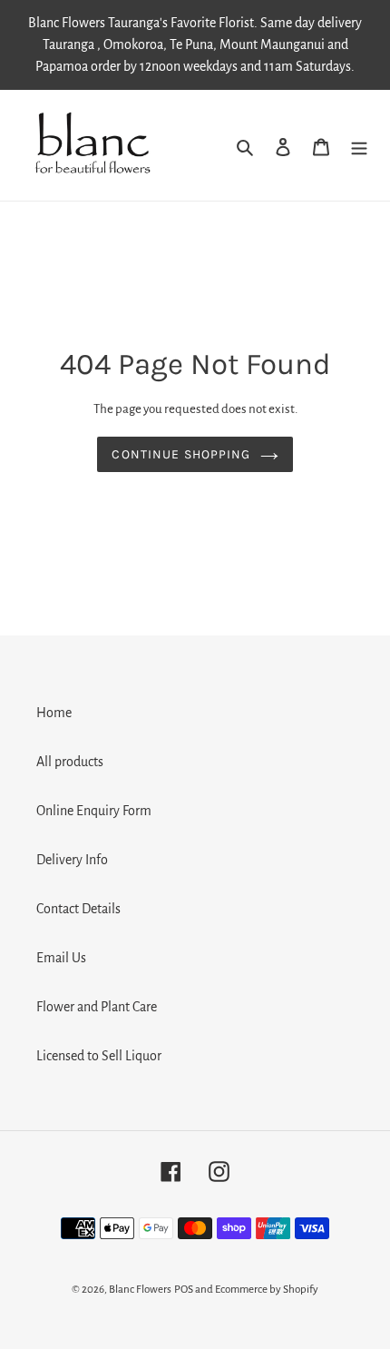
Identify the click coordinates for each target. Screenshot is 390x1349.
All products (69, 761)
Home (54, 712)
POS (183, 1289)
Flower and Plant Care (96, 1006)
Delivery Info (72, 859)
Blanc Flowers (140, 1289)
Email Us (61, 957)
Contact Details (78, 908)
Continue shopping (181, 454)
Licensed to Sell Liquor (98, 1056)
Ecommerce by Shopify (266, 1289)
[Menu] (359, 145)
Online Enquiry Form (93, 810)
